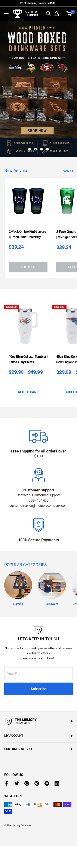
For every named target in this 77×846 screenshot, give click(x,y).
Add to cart (28, 392)
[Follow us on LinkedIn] (57, 783)
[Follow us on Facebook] (6, 783)
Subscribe (38, 689)
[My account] (57, 13)
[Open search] (48, 13)
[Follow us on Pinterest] (36, 783)
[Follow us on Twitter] (16, 783)
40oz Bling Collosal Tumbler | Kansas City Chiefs (28, 359)
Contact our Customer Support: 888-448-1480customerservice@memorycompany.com (38, 500)
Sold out (28, 267)
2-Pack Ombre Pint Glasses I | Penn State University (27, 234)
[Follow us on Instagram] (26, 783)
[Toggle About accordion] (38, 721)
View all (68, 171)
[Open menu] (6, 13)
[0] (69, 13)
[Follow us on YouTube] (46, 783)
